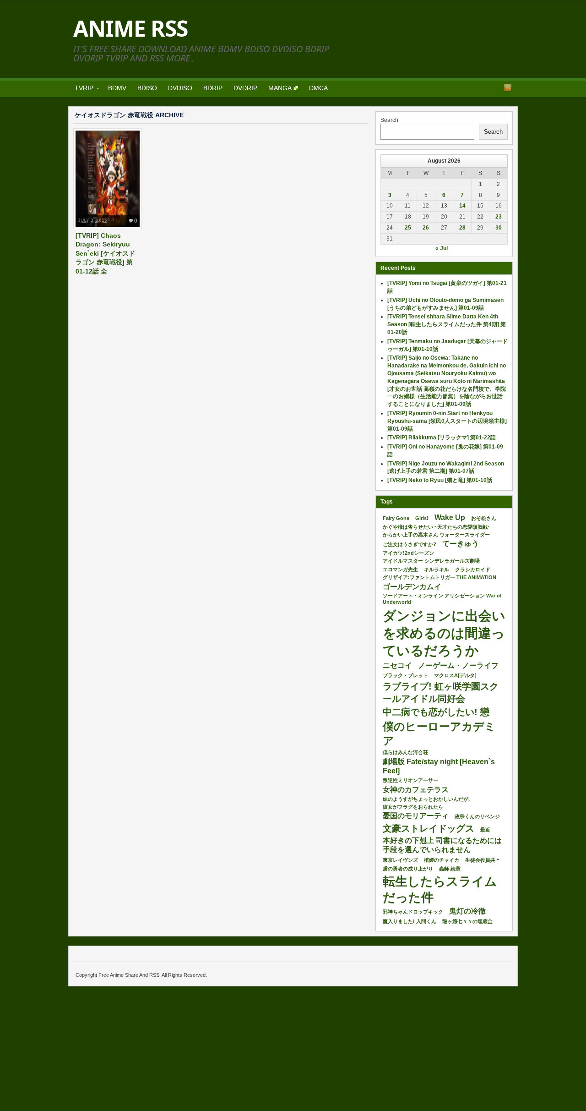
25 (408, 227)
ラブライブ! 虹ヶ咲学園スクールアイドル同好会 (441, 692)
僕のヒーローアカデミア (439, 733)
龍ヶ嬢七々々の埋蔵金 (467, 921)
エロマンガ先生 (400, 569)
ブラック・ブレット (405, 675)
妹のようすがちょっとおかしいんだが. (426, 799)
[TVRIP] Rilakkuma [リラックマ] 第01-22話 (441, 437)
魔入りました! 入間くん (409, 921)
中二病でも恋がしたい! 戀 (436, 712)
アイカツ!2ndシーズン (408, 553)
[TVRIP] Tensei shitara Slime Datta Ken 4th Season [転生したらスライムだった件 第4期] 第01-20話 (446, 324)
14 (462, 205)
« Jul (441, 248)
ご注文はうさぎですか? (409, 544)
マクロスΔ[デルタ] (455, 675)
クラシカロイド (472, 569)
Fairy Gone (396, 518)
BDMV (117, 88)
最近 (485, 829)
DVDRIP (245, 88)
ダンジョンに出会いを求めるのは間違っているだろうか (444, 633)
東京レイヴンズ (400, 860)
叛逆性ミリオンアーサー (410, 780)
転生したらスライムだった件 (440, 889)
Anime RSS (130, 28)
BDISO (147, 88)
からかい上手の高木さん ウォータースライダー (436, 534)
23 (498, 216)
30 (498, 227)
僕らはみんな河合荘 (405, 752)
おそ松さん (483, 518)
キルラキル (436, 569)
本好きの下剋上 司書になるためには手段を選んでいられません (442, 845)
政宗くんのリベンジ (477, 816)
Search (389, 120)
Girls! (422, 518)
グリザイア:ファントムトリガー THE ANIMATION (439, 577)
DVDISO (180, 88)
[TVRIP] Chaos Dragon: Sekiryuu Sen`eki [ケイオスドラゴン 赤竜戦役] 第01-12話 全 (105, 253)
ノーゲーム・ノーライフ (458, 665)
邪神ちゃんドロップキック (413, 911)
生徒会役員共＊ (482, 860)
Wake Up (449, 517)
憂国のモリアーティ (416, 816)
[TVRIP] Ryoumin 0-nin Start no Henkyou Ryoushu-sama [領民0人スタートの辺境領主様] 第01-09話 (447, 421)
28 (462, 227)
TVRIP (81, 89)
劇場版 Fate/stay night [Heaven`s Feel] (439, 766)
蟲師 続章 (450, 868)
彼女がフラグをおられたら (413, 807)
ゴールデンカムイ (412, 587)
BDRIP (212, 88)
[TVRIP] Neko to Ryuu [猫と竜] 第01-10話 (439, 480)
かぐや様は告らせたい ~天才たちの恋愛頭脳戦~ (436, 527)
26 (426, 227)
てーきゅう (460, 543)
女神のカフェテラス (416, 790)
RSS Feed (507, 87)
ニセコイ (397, 665)
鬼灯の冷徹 (467, 911)
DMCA (318, 88)
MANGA (280, 88)
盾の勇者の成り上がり (408, 868)
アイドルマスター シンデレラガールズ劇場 (431, 561)
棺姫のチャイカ (441, 860)
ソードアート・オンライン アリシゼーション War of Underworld (442, 599)
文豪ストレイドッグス (428, 828)
